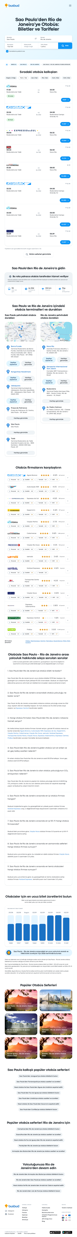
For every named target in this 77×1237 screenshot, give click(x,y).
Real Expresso (35, 641)
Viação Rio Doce (33, 545)
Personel (13, 479)
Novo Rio (50, 346)
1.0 (57, 514)
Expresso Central (33, 618)
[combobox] (19, 38)
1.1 (56, 526)
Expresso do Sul (33, 498)
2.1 (57, 502)
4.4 (45, 479)
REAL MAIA (66, 641)
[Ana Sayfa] (7, 65)
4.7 (18, 502)
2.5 (32, 572)
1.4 (57, 585)
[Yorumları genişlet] (67, 477)
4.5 (18, 537)
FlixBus (29, 629)
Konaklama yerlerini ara (17, 51)
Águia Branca (32, 475)
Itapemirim (31, 510)
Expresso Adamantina (46, 735)
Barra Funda (16, 346)
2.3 (57, 561)
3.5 (32, 526)
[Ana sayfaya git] (12, 6)
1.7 (32, 622)
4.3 (18, 514)
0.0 (57, 610)
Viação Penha (32, 522)
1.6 (57, 479)
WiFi (53, 479)
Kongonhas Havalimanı (21, 372)
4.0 (32, 491)
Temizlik (41, 479)
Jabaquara (15, 386)
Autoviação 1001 (33, 487)
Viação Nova (32, 593)
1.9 (57, 491)
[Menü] (70, 5)
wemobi (30, 556)
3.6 (32, 502)
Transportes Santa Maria (17, 735)
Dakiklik (27, 479)
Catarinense (31, 533)
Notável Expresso (33, 568)
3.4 (45, 610)
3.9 (18, 561)
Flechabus (49, 641)
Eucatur (28, 642)
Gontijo (42, 641)
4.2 (32, 549)
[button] (35, 38)
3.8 (32, 479)
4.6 (18, 479)
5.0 (18, 572)
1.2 (57, 537)
